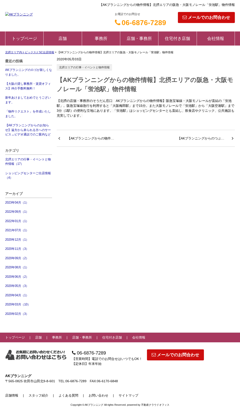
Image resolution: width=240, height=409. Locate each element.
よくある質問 (68, 395)
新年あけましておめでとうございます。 (28, 100)
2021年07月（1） (17, 230)
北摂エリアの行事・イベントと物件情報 (84, 67)
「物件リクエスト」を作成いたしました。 (28, 114)
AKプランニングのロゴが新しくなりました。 (28, 72)
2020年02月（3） (17, 314)
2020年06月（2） (17, 276)
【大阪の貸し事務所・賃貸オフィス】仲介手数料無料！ (28, 86)
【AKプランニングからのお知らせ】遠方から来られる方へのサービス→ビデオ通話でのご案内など (28, 129)
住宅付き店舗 (177, 38)
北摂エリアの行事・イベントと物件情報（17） (28, 162)
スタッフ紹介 (38, 395)
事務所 (101, 38)
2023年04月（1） (17, 202)
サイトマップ (128, 395)
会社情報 (215, 38)
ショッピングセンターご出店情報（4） (28, 175)
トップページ (24, 38)
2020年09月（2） (17, 258)
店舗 (62, 38)
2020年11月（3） (17, 249)
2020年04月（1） (17, 295)
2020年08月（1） (17, 267)
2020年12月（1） (17, 239)
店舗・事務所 (139, 38)
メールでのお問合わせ (209, 17)
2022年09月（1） (17, 211)
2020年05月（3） (17, 286)
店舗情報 (11, 395)
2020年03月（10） (17, 304)
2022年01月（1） (17, 221)
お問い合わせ (98, 395)
